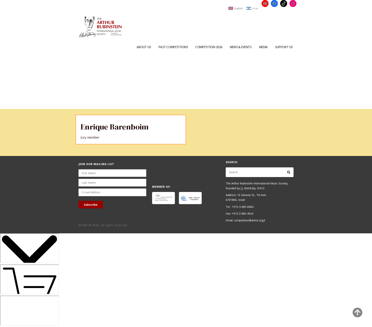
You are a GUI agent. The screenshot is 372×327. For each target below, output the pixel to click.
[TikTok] (283, 3)
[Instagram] (292, 3)
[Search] (289, 172)
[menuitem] (235, 8)
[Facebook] (274, 3)
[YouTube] (265, 3)
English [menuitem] (238, 8)
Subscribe (90, 204)
